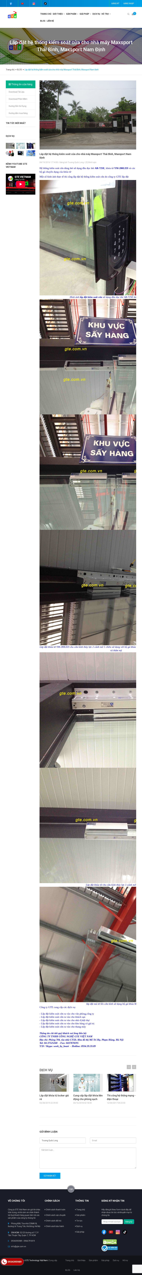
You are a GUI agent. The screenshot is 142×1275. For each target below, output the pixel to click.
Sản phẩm (80, 1215)
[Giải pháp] (91, 13)
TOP (71, 1189)
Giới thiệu (58, 14)
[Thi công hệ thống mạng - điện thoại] (30, 145)
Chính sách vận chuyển (55, 1215)
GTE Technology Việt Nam (36, 1260)
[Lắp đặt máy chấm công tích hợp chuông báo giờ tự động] (10, 153)
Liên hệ (50, 21)
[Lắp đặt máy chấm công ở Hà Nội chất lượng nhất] (20, 153)
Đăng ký (115, 3)
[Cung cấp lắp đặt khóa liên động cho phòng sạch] (20, 145)
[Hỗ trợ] (110, 13)
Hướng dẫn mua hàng (18, 113)
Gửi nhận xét (50, 1176)
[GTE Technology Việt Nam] (11, 14)
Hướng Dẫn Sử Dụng (17, 106)
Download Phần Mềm (18, 99)
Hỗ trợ (105, 14)
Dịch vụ (96, 14)
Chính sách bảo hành (54, 1226)
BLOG (42, 21)
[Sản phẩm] (78, 13)
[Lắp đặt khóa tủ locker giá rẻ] (10, 145)
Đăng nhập (129, 3)
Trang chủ (80, 1209)
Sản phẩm (71, 14)
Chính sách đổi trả (53, 1221)
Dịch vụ (79, 1226)
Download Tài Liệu (16, 92)
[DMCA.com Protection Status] (110, 1242)
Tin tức (79, 1221)
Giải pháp (84, 14)
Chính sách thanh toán (55, 1209)
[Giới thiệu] (64, 13)
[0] (133, 14)
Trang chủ (45, 14)
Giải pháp (80, 1232)
